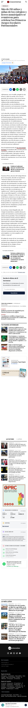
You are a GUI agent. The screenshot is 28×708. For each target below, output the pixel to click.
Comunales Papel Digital (6, 694)
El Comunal (3, 683)
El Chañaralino (11, 676)
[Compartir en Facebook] (10, 89)
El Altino (18, 677)
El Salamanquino (10, 688)
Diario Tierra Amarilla (10, 677)
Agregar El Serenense (7, 62)
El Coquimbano (17, 683)
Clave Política (16, 694)
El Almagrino (4, 676)
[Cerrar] (26, 705)
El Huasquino (10, 678)
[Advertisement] (14, 42)
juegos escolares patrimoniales (10, 306)
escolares (4, 304)
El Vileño (17, 688)
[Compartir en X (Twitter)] (14, 89)
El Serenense (10, 683)
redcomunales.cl (5, 662)
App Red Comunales (22, 696)
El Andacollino (17, 684)
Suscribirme (14, 293)
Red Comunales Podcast (10, 696)
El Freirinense (17, 678)
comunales (17, 303)
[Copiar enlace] (24, 89)
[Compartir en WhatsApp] (17, 89)
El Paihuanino (10, 684)
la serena (23, 306)
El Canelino (18, 687)
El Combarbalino (11, 687)
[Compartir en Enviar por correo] (21, 89)
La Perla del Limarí (19, 686)
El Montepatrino (10, 686)
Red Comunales (6, 59)
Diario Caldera (18, 676)
